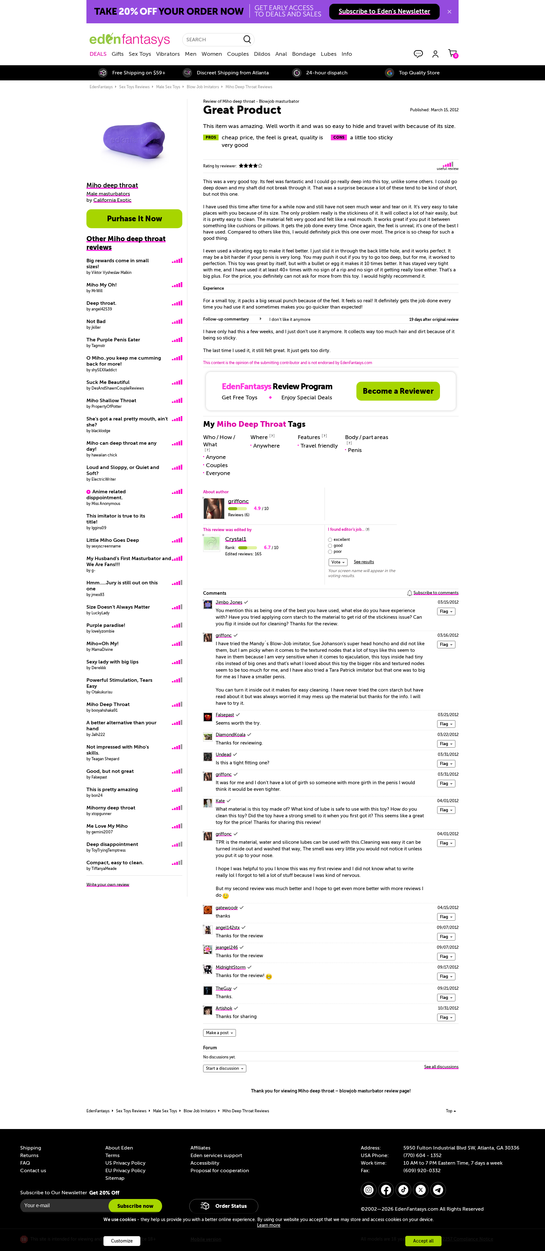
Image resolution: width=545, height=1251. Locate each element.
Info (347, 54)
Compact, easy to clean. (115, 863)
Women (212, 54)
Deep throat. (101, 303)
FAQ (25, 1163)
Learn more (268, 1225)
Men (190, 54)
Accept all (423, 1241)
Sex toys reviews (134, 87)
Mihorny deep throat (110, 808)
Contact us (33, 1170)
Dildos (262, 54)
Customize (122, 1241)
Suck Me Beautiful (108, 382)
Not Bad (96, 321)
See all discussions (441, 1066)
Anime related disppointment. (106, 495)
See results (364, 561)
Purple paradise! (105, 625)
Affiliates (200, 1148)
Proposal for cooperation (219, 1170)
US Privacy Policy (125, 1163)
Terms (112, 1155)
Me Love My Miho (107, 826)
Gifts (118, 54)
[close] (449, 11)
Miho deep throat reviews (249, 87)
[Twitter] (421, 1190)
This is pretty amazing (112, 789)
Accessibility (204, 1163)
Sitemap (115, 1178)
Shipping (30, 1148)
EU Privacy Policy (125, 1170)
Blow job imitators (203, 87)
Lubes (329, 54)
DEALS (98, 54)
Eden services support (216, 1155)
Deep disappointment (112, 844)
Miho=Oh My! (102, 643)
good (338, 545)
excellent (342, 539)
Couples (238, 54)
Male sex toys (168, 87)
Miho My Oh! (101, 285)
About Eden (119, 1148)
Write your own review (107, 884)
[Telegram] (438, 1190)
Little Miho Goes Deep (112, 540)
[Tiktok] (403, 1190)
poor (338, 551)
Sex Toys (140, 54)
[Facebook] (386, 1190)
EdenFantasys (101, 87)
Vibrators (168, 54)
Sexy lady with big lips (112, 662)
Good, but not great (110, 771)
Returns (29, 1155)
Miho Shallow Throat (111, 400)
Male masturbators (108, 194)
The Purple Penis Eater (113, 340)
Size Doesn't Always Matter (118, 607)
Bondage (304, 54)
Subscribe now (135, 1206)
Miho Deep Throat (108, 704)
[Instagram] (369, 1190)
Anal (281, 54)
